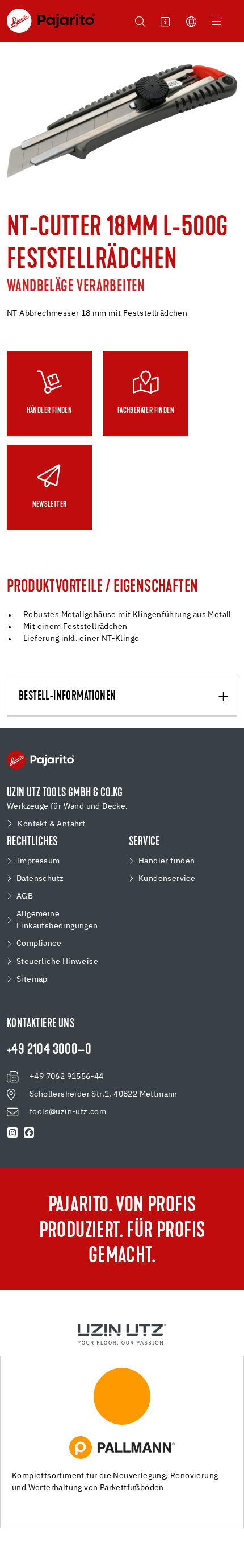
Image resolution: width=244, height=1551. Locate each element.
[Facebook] (29, 1133)
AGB (24, 896)
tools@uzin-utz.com (68, 1112)
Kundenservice (166, 879)
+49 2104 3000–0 (49, 1050)
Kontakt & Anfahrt (51, 824)
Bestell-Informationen (67, 696)
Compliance (38, 944)
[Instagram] (13, 1133)
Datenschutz (40, 879)
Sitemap (32, 979)
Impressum (38, 861)
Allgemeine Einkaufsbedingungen (57, 920)
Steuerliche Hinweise (57, 962)
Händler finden (166, 861)
